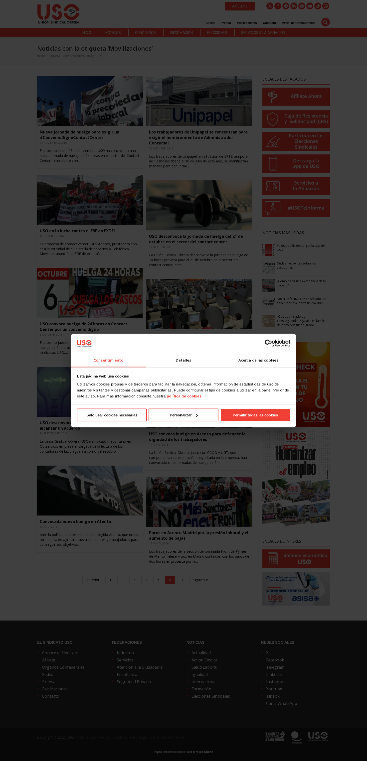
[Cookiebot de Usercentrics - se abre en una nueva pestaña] (268, 343)
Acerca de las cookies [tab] (258, 359)
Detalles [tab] (183, 359)
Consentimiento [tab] (108, 359)
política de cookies (184, 396)
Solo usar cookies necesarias (111, 415)
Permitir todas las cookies (255, 415)
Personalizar (181, 415)
